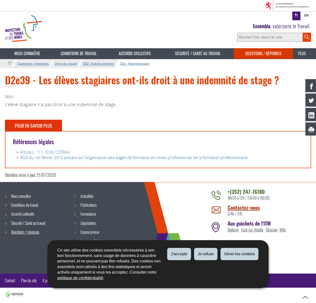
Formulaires (88, 214)
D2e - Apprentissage (134, 63)
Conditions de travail (79, 53)
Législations (88, 223)
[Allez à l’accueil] (9, 63)
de (306, 15)
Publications (88, 205)
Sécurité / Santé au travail (197, 53)
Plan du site (29, 280)
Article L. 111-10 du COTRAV (45, 152)
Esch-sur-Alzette (252, 230)
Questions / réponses (263, 53)
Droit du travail (66, 63)
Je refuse (206, 254)
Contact (10, 280)
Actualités (87, 196)
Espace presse (89, 232)
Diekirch (233, 230)
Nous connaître (27, 53)
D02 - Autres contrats (98, 63)
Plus (302, 53)
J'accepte (179, 254)
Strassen (271, 230)
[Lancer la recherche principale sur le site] (307, 37)
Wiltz (282, 230)
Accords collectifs (135, 53)
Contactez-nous (244, 207)
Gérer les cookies (239, 254)
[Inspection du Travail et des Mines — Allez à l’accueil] (23, 28)
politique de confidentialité (80, 278)
